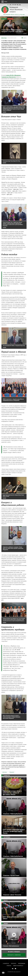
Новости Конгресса (18, 965)
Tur (13, 4)
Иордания (10, 19)
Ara (20, 4)
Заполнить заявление (14, 955)
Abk (15, 4)
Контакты (13, 963)
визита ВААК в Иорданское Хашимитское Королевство (11, 76)
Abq (17, 4)
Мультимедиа (21, 963)
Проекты (9, 965)
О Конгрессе (6, 963)
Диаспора (4, 19)
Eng (10, 4)
